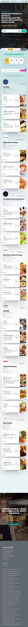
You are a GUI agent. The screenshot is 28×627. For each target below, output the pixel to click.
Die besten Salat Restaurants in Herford (11, 579)
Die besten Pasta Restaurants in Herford (11, 587)
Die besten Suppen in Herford (9, 577)
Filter (11, 75)
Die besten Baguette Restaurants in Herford (12, 622)
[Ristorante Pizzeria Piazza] (5, 250)
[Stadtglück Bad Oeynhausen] (5, 194)
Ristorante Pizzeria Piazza (12, 255)
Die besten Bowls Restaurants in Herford (11, 618)
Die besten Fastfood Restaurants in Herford (11, 602)
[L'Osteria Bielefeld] (5, 361)
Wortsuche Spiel (6, 565)
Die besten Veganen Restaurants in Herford (11, 571)
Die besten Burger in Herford (9, 616)
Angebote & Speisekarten (8, 549)
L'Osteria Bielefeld (10, 366)
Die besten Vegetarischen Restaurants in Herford (13, 569)
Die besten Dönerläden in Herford (10, 604)
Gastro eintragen (14, 1)
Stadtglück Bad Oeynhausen (13, 199)
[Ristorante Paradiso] (5, 137)
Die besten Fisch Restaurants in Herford (11, 600)
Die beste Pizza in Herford (8, 585)
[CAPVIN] (5, 305)
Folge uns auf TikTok (7, 552)
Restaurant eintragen (7, 554)
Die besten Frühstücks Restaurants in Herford (12, 595)
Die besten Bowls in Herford (8, 620)
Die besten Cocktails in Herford (9, 610)
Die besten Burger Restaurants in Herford (11, 614)
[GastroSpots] (3, 1)
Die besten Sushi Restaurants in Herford (11, 573)
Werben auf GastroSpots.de (8, 556)
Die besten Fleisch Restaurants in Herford (11, 597)
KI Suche (23, 70)
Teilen (5, 104)
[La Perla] (5, 81)
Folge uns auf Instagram (8, 551)
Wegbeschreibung (8, 92)
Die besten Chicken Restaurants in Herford (11, 593)
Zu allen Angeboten (22, 133)
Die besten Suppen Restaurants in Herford (11, 575)
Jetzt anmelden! (14, 524)
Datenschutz (5, 559)
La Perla (6, 87)
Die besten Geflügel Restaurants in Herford (11, 591)
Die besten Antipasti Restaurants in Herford (11, 624)
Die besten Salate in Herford (8, 581)
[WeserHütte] (5, 418)
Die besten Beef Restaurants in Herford (11, 598)
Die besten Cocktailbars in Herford (10, 612)
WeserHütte (7, 423)
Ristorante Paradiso (10, 142)
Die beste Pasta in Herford (8, 589)
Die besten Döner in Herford (8, 606)
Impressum (5, 557)
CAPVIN (6, 311)
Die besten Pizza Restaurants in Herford (11, 583)
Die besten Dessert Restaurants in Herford (11, 608)
